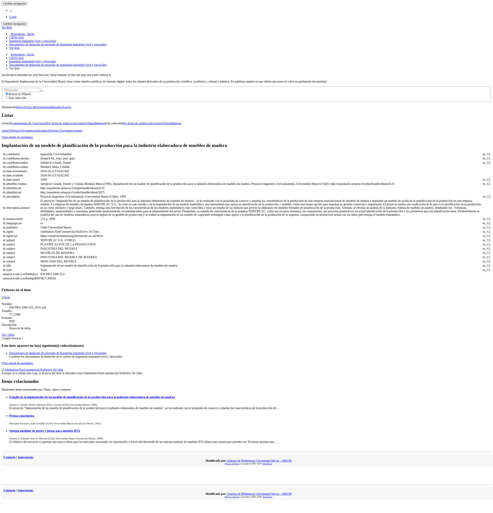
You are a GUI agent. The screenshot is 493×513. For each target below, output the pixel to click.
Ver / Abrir (8, 334)
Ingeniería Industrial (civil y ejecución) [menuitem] (32, 41)
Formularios (43, 107)
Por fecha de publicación (62, 123)
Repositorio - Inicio (22, 54)
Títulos (90, 123)
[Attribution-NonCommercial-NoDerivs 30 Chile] (32, 369)
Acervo (66, 107)
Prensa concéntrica (21, 415)
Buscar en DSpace (20, 94)
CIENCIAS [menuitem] (16, 37)
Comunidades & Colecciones (29, 123)
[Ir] (41, 90)
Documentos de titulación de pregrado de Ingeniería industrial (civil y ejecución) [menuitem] (57, 44)
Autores (81, 123)
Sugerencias (25, 457)
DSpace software (232, 463)
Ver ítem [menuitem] (14, 48)
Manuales (56, 107)
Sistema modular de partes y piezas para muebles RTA (44, 430)
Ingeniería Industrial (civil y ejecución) (32, 61)
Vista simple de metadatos (17, 137)
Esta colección (17, 97)
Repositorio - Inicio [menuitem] (21, 34)
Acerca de (29, 107)
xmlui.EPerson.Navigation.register (61, 130)
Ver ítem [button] (7, 27)
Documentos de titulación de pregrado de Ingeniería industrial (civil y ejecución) (57, 65)
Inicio (19, 107)
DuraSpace (267, 463)
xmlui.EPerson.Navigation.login (21, 130)
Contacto (9, 457)
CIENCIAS (16, 58)
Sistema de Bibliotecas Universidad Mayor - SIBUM (259, 460)
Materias (100, 123)
